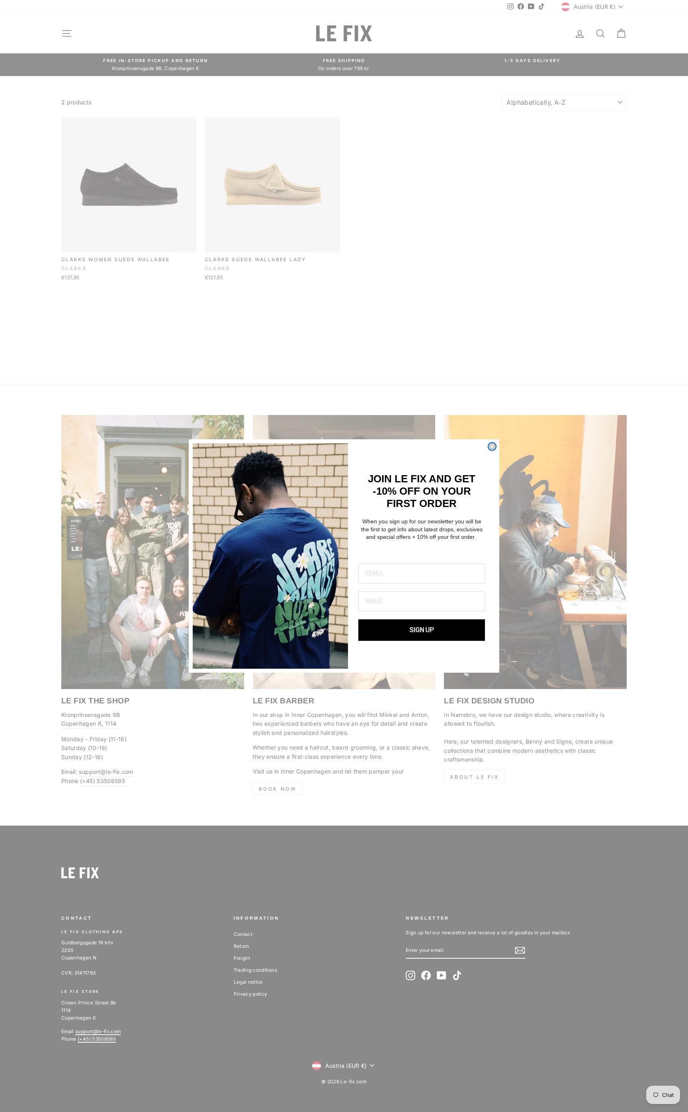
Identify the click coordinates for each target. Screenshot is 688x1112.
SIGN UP (422, 630)
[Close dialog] (492, 446)
